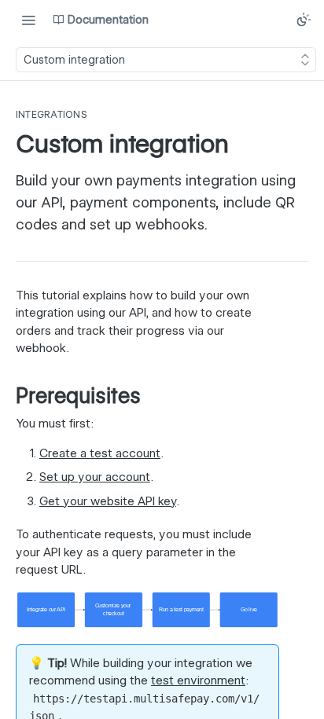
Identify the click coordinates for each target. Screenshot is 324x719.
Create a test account (99, 453)
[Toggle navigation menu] (28, 19)
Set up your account (94, 477)
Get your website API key (107, 501)
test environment (198, 680)
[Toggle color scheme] (303, 19)
